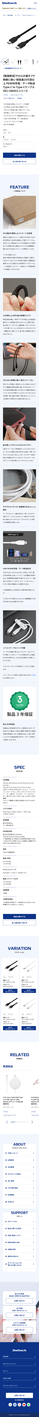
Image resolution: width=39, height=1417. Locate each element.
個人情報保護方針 (19, 1400)
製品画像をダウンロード (13, 68)
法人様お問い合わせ (19, 161)
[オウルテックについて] (19, 1364)
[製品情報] (19, 1356)
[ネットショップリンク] (19, 1385)
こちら (34, 675)
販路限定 (19, 98)
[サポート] (19, 1371)
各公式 (10, 991)
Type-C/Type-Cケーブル (17, 95)
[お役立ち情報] (19, 1378)
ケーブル (6, 95)
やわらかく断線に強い (9, 98)
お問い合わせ (19, 1300)
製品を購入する (19, 155)
